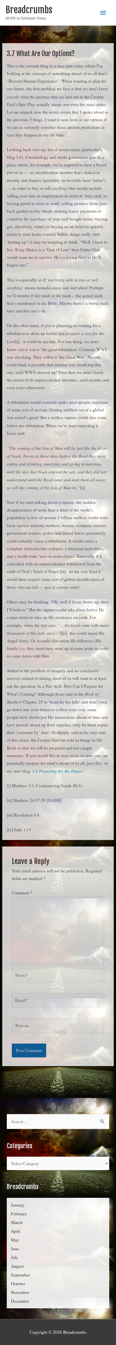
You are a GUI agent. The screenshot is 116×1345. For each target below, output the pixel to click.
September (20, 1275)
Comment (22, 893)
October (18, 1283)
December (20, 1301)
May (15, 1240)
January (18, 1205)
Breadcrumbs (29, 10)
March (17, 1222)
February (19, 1213)
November (20, 1292)
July (14, 1257)
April (15, 1231)
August (17, 1266)
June (15, 1248)
